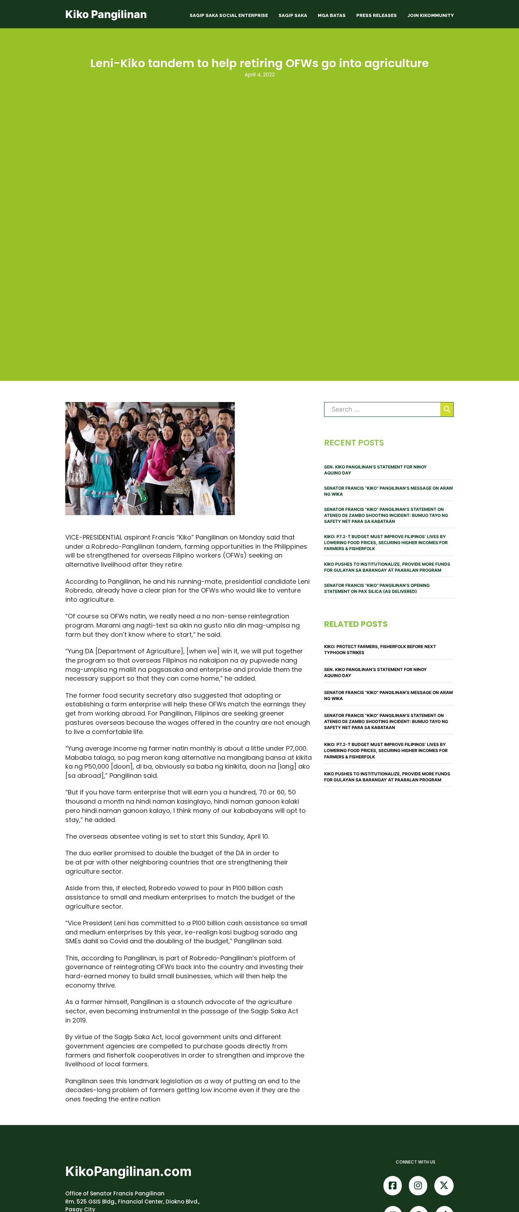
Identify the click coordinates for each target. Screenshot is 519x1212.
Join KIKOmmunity (430, 15)
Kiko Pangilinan (106, 14)
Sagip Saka (293, 15)
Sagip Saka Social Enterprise (229, 15)
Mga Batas (332, 15)
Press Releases (376, 15)
